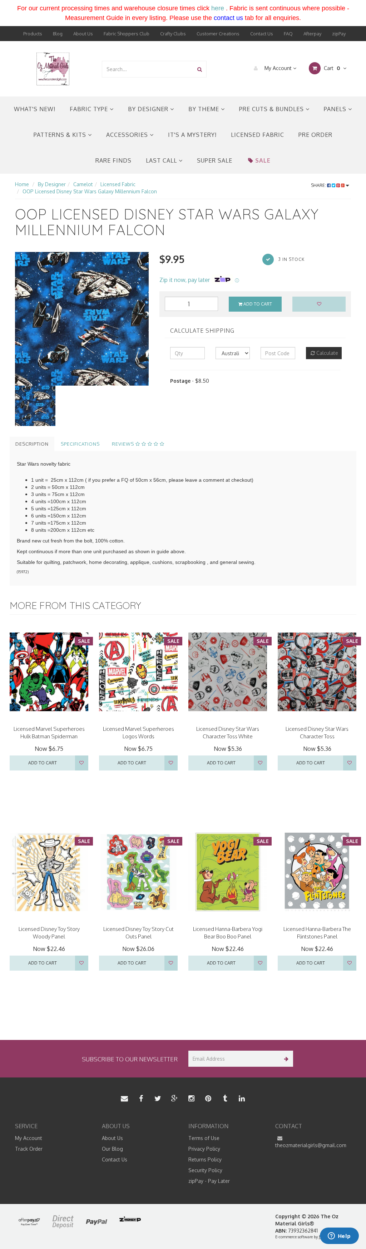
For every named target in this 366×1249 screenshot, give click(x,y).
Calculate (326, 353)
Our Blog (112, 1149)
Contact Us (261, 33)
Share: (319, 185)
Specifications (80, 444)
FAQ (288, 33)
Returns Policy (205, 1159)
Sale (263, 160)
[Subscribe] (285, 1059)
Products (32, 33)
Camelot (83, 184)
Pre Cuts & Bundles (272, 109)
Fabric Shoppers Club (126, 33)
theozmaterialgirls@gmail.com (310, 1145)
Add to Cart (257, 304)
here (217, 8)
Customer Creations (218, 33)
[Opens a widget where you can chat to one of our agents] (339, 1236)
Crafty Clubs (173, 33)
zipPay (339, 33)
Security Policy (205, 1170)
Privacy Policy (204, 1149)
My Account (278, 68)
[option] (82, 319)
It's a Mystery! (192, 134)
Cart (331, 68)
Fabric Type (90, 109)
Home (22, 184)
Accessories (128, 134)
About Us (83, 33)
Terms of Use (203, 1138)
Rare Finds (113, 160)
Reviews (123, 444)
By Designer (149, 109)
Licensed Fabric (257, 134)
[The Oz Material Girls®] (53, 68)
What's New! (34, 109)
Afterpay (312, 33)
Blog (58, 33)
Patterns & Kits (61, 134)
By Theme (204, 109)
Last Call (162, 160)
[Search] (199, 69)
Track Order (29, 1149)
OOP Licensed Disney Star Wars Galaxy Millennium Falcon (90, 191)
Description (32, 444)
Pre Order (315, 134)
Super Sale (214, 160)
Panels (336, 109)
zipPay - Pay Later (209, 1181)
